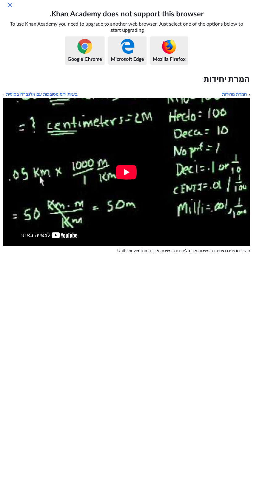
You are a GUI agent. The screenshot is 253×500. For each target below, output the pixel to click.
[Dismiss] (10, 5)
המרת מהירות (234, 94)
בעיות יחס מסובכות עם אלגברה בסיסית (42, 94)
